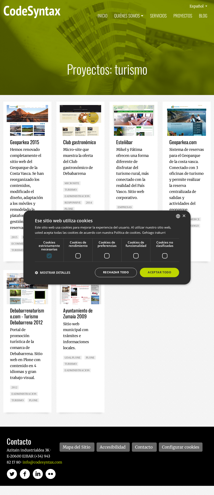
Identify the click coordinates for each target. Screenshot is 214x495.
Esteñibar (124, 142)
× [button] (183, 216)
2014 (89, 202)
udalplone (72, 357)
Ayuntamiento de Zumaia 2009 (78, 313)
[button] (52, 272)
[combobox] (178, 216)
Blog (203, 15)
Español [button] (197, 6)
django (193, 225)
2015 (14, 237)
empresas (125, 207)
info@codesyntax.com (42, 462)
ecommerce (20, 243)
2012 (14, 387)
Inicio (102, 15)
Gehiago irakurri (154, 233)
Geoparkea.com (183, 142)
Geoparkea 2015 (24, 142)
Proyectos (182, 15)
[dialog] (107, 247)
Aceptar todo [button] (159, 272)
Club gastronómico (79, 142)
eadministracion (77, 196)
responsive (73, 202)
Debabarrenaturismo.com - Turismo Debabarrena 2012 (27, 316)
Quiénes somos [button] (127, 15)
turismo (17, 250)
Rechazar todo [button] (116, 272)
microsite (72, 183)
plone (69, 208)
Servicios (158, 15)
